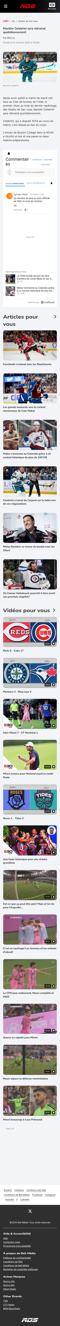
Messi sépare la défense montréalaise (25, 1078)
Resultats (52, 9)
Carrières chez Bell (36, 1190)
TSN (5, 1300)
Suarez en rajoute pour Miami (20, 1037)
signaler (48, 210)
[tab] (15, 183)
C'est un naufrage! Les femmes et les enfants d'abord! (29, 950)
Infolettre (19, 1190)
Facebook (37, 1194)
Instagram (50, 1194)
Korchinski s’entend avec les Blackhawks (27, 364)
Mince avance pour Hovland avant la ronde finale (28, 775)
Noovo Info (9, 1281)
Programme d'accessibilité (17, 1246)
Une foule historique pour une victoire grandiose (25, 861)
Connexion (37, 160)
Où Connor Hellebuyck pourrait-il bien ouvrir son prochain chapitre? (29, 595)
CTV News (8, 1304)
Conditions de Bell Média (17, 1194)
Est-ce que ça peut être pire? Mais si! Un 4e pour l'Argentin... (28, 905)
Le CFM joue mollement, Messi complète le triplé (28, 994)
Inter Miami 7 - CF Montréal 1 (20, 733)
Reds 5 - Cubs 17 (13, 650)
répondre (18, 210)
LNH (5, 21)
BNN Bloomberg (11, 1308)
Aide (5, 1238)
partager (39, 210)
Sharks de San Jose (28, 21)
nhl (13, 21)
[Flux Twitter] (30, 1211)
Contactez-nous (11, 1242)
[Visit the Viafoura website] (47, 302)
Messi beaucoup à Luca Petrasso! (22, 1119)
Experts (8, 1190)
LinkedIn (24, 1199)
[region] (30, 231)
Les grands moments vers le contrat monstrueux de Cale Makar (24, 408)
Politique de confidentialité (17, 1257)
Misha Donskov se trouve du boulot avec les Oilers (29, 548)
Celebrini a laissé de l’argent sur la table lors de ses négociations (29, 502)
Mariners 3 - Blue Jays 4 (17, 692)
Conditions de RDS (13, 1261)
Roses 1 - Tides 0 (13, 818)
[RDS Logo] (28, 6)
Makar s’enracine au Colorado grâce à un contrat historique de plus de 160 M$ (27, 455)
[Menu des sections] (6, 6)
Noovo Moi (8, 1285)
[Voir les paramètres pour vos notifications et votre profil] (9, 153)
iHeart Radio (9, 1289)
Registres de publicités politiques (20, 1269)
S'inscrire (48, 160)
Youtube (9, 1199)
